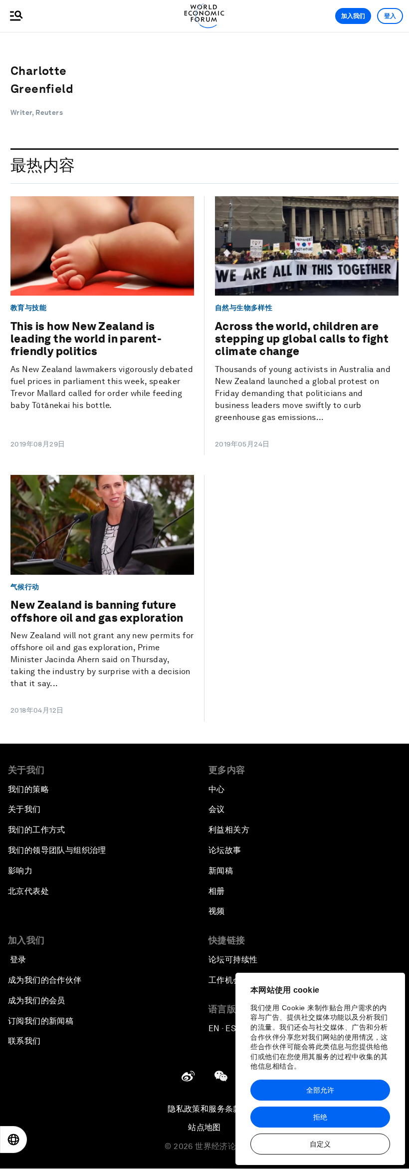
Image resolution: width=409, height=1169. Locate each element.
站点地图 (204, 1127)
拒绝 (320, 1117)
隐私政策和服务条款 (204, 1109)
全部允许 (320, 1090)
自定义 (320, 1144)
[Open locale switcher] (13, 1140)
